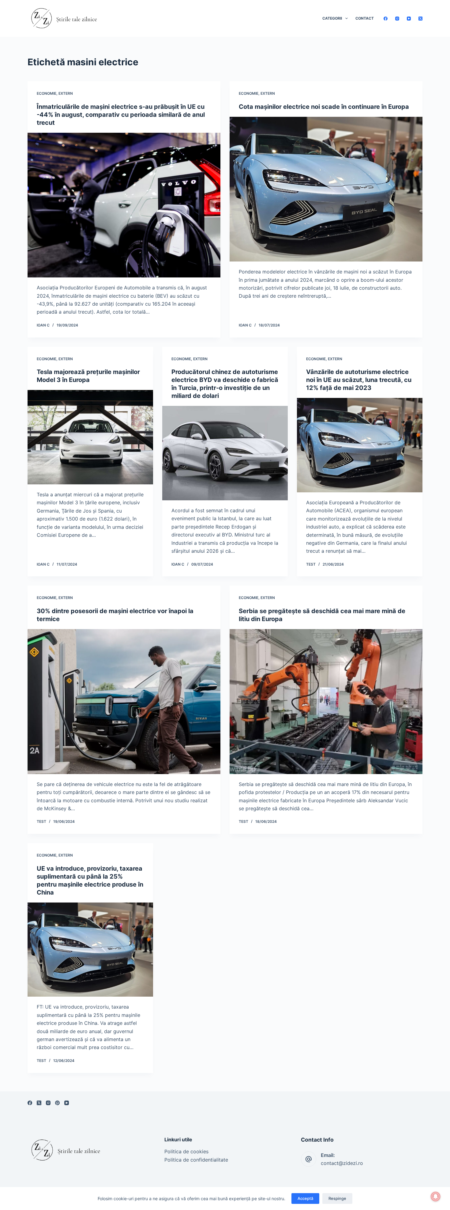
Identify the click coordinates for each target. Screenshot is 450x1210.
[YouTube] (409, 19)
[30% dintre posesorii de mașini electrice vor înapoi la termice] (124, 701)
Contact (364, 18)
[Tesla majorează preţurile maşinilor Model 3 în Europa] (90, 437)
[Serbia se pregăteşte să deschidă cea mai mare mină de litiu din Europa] (326, 701)
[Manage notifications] (436, 1196)
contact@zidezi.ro (342, 1163)
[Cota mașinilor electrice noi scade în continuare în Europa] (326, 189)
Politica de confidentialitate (196, 1160)
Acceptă (305, 1198)
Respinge (337, 1198)
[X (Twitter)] (420, 19)
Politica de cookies (186, 1151)
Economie (46, 93)
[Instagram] (397, 19)
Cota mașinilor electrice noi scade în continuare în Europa (324, 106)
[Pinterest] (57, 1103)
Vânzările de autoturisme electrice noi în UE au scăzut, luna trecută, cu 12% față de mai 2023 (358, 379)
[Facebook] (386, 19)
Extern (65, 93)
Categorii (332, 18)
